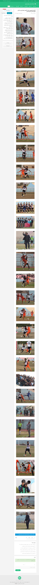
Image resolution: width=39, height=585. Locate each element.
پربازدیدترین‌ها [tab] (9, 13)
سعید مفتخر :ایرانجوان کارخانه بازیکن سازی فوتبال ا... (9, 31)
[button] (34, 6)
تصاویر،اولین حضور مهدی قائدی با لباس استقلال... (8, 33)
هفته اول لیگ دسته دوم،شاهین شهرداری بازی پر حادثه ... (8, 38)
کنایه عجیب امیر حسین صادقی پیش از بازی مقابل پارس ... (8, 23)
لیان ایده (16, 583)
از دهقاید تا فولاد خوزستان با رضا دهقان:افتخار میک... (8, 21)
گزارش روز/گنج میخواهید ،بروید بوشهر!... (8, 26)
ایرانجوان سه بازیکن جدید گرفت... (8, 16)
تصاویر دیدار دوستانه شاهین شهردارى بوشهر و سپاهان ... (8, 28)
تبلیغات (28, 0)
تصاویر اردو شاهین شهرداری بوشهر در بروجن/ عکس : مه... (8, 35)
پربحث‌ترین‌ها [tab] (3, 13)
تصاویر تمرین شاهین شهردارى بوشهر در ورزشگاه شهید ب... (8, 18)
